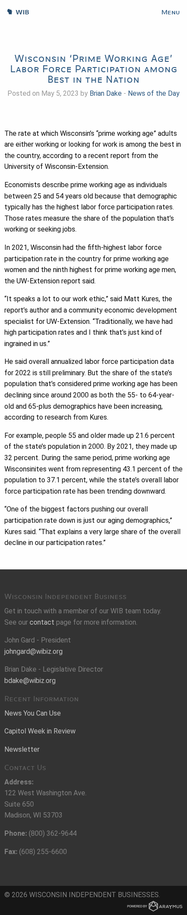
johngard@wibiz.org (33, 651)
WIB (14, 12)
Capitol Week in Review (40, 731)
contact (42, 622)
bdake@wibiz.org (30, 680)
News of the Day (154, 93)
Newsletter (22, 749)
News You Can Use (32, 713)
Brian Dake (106, 93)
